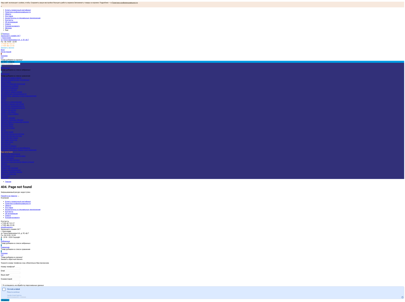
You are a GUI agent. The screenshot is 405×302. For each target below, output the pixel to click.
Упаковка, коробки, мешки (11, 172)
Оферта (8, 14)
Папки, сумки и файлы (10, 114)
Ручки (3, 100)
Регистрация (6, 52)
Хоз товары (5, 176)
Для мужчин (6, 144)
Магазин (8, 28)
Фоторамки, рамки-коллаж (11, 92)
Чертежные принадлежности (12, 106)
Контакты (9, 20)
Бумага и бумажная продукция (13, 84)
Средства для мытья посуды (12, 134)
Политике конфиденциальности (125, 3)
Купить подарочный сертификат (18, 10)
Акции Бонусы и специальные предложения (22, 18)
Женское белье (7, 126)
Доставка (9, 16)
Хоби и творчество (8, 174)
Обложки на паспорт (9, 90)
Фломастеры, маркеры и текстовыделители (18, 96)
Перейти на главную (9, 196)
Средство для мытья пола (11, 136)
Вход (3, 50)
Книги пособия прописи (10, 160)
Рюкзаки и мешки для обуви (12, 104)
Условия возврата (12, 26)
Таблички (4, 178)
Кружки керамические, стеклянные (15, 80)
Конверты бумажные (9, 88)
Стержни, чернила (8, 118)
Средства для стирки (9, 138)
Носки (3, 130)
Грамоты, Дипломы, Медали (12, 120)
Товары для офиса (8, 112)
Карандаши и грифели (9, 86)
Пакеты (4, 164)
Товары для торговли (9, 168)
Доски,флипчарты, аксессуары (13, 156)
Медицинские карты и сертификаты (15, 148)
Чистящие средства (9, 140)
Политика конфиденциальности (18, 12)
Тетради (4, 116)
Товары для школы (8, 110)
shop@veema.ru (7, 227)
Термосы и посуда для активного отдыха (17, 162)
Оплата (8, 24)
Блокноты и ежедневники (11, 102)
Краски (4, 98)
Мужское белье (7, 124)
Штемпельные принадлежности (13, 94)
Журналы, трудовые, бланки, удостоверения (18, 150)
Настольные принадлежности (13, 108)
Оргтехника (5, 166)
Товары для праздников (10, 154)
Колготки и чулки (8, 128)
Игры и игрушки (7, 158)
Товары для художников (11, 170)
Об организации (11, 22)
